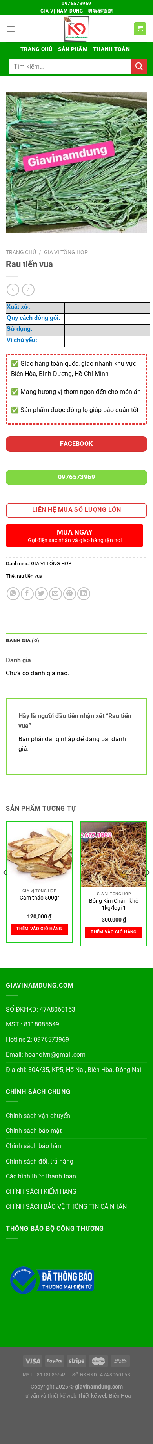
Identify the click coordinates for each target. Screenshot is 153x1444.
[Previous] (5, 888)
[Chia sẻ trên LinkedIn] (83, 593)
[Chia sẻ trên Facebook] (27, 593)
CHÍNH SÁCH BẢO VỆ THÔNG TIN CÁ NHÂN (66, 1206)
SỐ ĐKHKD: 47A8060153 (40, 1009)
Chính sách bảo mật (34, 1130)
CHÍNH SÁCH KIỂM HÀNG (41, 1191)
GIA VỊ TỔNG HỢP (66, 252)
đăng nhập (60, 739)
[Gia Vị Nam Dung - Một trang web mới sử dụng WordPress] (76, 28)
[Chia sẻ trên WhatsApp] (13, 593)
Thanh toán (111, 49)
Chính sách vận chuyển (38, 1116)
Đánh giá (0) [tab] (22, 640)
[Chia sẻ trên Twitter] (41, 593)
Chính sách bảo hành (35, 1146)
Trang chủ (36, 49)
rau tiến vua (29, 576)
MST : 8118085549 (32, 1024)
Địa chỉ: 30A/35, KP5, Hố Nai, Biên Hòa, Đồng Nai (73, 1070)
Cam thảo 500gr (39, 897)
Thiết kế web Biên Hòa (104, 1396)
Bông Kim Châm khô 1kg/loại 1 (113, 904)
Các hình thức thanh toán (41, 1176)
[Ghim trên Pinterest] (69, 593)
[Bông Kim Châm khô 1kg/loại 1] (113, 854)
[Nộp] (139, 66)
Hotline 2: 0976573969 (37, 1039)
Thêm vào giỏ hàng (39, 928)
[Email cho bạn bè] (55, 593)
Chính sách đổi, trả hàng (39, 1161)
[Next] (147, 888)
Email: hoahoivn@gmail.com (46, 1054)
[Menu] (10, 28)
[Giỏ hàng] (140, 28)
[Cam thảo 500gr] (39, 853)
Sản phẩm (72, 49)
